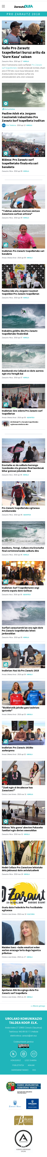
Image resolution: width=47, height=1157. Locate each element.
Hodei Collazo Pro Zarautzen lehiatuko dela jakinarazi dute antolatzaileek (22, 869)
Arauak (31, 1065)
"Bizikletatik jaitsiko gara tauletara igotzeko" (20, 709)
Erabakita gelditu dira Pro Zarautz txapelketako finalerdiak (19, 332)
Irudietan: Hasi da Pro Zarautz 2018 (20, 670)
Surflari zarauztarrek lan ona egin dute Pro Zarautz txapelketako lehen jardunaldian (22, 630)
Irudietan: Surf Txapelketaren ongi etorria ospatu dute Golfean (20, 589)
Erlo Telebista (11, 125)
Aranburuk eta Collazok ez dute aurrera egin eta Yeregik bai (22, 372)
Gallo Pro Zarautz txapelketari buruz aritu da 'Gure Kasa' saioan (23, 52)
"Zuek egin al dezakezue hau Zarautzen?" (17, 789)
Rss (34, 1070)
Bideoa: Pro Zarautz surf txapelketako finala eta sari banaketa (20, 163)
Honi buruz (16, 1060)
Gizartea (30, 418)
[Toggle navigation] (3, 6)
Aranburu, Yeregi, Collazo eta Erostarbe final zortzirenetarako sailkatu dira (23, 549)
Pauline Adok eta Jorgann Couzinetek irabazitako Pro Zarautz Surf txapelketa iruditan (23, 117)
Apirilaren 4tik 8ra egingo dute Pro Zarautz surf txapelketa (20, 991)
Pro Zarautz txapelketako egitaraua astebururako (21, 509)
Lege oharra (30, 1060)
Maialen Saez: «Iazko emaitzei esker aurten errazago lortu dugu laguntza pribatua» (21, 950)
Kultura (31, 914)
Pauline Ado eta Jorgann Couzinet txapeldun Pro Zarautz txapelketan (20, 292)
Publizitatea (18, 1065)
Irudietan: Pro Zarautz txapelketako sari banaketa (23, 252)
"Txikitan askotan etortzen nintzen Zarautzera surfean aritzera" (21, 212)
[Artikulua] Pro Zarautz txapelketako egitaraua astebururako (24, 423)
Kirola (26, 61)
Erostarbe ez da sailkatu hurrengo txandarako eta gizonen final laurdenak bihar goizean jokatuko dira (23, 468)
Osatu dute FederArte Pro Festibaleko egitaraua (22, 909)
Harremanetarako (19, 1070)
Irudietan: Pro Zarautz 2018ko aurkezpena (17, 749)
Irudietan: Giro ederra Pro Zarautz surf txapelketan (22, 412)
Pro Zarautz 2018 (23, 14)
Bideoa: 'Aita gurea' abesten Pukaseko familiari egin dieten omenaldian (22, 829)
